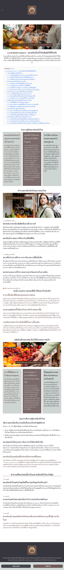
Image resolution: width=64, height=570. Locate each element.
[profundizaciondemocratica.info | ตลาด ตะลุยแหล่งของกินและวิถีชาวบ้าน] (32, 10)
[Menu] (2, 10)
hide (13, 68)
